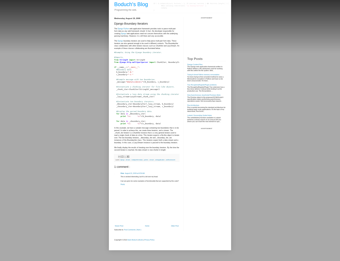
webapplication (160, 160)
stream (151, 160)
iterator (128, 160)
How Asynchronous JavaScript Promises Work (203, 95)
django (122, 160)
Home (147, 226)
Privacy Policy (149, 240)
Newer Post (119, 226)
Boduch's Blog (131, 4)
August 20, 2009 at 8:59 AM (135, 173)
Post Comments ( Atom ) (132, 230)
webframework (170, 160)
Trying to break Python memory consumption (203, 75)
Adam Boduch (132, 240)
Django (120, 29)
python (146, 160)
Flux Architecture (193, 105)
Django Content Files (195, 64)
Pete (122, 173)
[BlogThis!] (122, 156)
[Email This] (119, 156)
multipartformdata (137, 160)
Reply (123, 184)
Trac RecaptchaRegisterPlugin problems (202, 85)
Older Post (175, 226)
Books (141, 240)
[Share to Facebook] (128, 156)
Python (126, 29)
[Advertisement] (207, 35)
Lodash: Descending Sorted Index (199, 115)
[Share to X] (125, 156)
